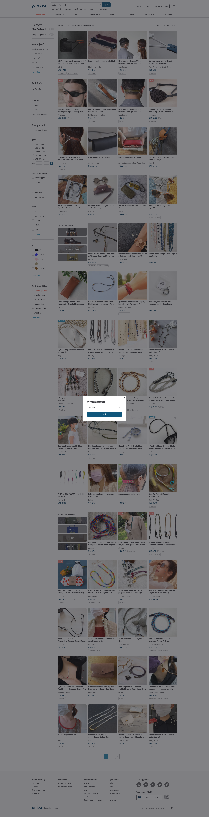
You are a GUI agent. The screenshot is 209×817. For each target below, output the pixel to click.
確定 (104, 414)
